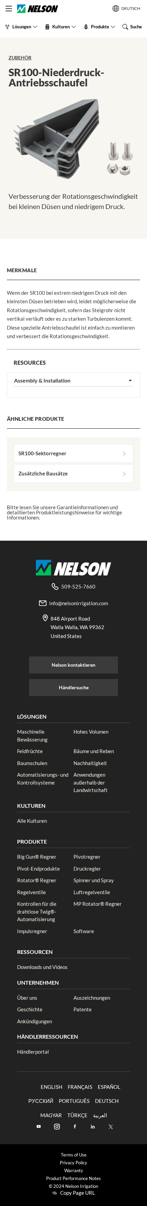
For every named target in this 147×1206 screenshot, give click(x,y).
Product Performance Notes (73, 1178)
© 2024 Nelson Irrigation (73, 1186)
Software (84, 931)
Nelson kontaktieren (73, 665)
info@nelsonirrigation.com (78, 603)
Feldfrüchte (30, 751)
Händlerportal (33, 1052)
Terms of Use (73, 1155)
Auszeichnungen (92, 998)
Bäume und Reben (94, 751)
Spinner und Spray (94, 880)
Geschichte (29, 1009)
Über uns (27, 998)
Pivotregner (87, 857)
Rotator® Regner (36, 880)
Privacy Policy (73, 1163)
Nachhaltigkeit (90, 763)
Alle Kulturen (32, 821)
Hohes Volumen (91, 732)
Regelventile (31, 892)
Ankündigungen (34, 1021)
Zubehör (20, 57)
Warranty (73, 1170)
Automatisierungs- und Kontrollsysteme (42, 779)
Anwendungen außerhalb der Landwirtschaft (91, 782)
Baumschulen (32, 763)
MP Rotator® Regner (98, 904)
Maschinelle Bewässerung (32, 736)
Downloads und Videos (42, 967)
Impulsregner (32, 931)
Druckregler (87, 868)
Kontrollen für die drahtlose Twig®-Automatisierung (36, 911)
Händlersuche (74, 687)
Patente (83, 1009)
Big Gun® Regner (36, 857)
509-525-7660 (78, 586)
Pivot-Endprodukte (38, 868)
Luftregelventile (92, 892)
